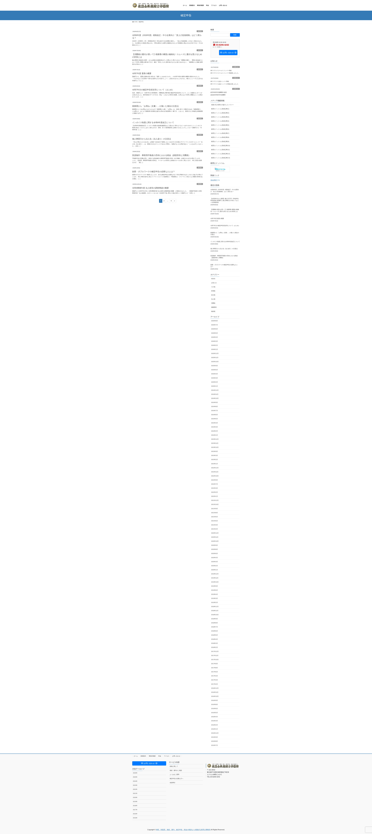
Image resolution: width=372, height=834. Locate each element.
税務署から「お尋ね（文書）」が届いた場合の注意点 (155, 106)
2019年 (135, 801)
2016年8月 (214, 704)
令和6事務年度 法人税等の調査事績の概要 (150, 188)
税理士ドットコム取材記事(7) (220, 133)
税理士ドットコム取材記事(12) (220, 153)
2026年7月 (214, 325)
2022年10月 (215, 476)
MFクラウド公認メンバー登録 (220, 81)
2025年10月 (215, 361)
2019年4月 (214, 594)
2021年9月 (214, 508)
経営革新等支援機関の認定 (219, 92)
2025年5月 (214, 370)
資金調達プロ (215, 180)
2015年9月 (214, 737)
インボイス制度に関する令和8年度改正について (153, 122)
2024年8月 (214, 406)
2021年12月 (215, 500)
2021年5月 (214, 521)
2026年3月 (214, 341)
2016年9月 (214, 700)
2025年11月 (214, 357)
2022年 (135, 789)
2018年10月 (215, 614)
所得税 (213, 291)
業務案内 (143, 756)
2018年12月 (215, 606)
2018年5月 (214, 635)
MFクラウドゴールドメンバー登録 (221, 70)
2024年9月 (214, 402)
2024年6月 (214, 414)
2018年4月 (214, 639)
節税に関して (174, 766)
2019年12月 (215, 574)
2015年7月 (214, 745)
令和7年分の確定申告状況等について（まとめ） (153, 90)
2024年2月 (214, 431)
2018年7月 (214, 627)
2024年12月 (215, 390)
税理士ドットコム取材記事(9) (220, 141)
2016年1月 (214, 729)
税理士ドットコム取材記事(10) (220, 145)
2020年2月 (214, 565)
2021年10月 (215, 504)
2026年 (135, 773)
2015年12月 (215, 733)
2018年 (135, 805)
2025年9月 (214, 365)
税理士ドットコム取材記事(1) (220, 109)
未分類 (213, 295)
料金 (159, 756)
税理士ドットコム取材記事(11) (220, 149)
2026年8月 (214, 321)
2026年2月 (214, 345)
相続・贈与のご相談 (176, 770)
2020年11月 (214, 537)
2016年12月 (215, 688)
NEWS (200, 31)
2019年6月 (214, 590)
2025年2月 (214, 382)
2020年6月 (214, 553)
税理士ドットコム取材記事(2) (220, 113)
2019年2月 (214, 602)
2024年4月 (214, 423)
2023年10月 (215, 447)
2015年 (135, 818)
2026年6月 (214, 329)
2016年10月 (215, 696)
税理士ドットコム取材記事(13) (220, 158)
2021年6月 (214, 517)
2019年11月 (214, 578)
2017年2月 (214, 684)
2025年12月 (215, 353)
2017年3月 (214, 680)
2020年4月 (214, 557)
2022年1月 (214, 496)
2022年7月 (214, 484)
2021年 (135, 793)
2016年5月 (214, 712)
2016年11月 (214, 692)
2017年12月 (215, 651)
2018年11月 (214, 610)
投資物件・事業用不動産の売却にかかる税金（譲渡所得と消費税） (161, 155)
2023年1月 (214, 463)
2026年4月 (214, 337)
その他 (213, 287)
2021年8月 (214, 512)
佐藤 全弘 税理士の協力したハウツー (222, 104)
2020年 (135, 797)
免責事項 (172, 782)
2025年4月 (214, 374)
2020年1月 (214, 570)
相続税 (213, 311)
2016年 (135, 814)
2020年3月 (214, 561)
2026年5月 (214, 333)
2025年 (135, 777)
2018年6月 (214, 631)
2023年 (135, 785)
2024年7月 (214, 410)
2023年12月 (215, 439)
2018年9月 (214, 619)
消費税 (213, 303)
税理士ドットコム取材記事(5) (220, 125)
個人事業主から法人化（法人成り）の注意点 (151, 139)
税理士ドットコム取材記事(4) (220, 121)
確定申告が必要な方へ (176, 778)
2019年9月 (214, 586)
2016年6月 (214, 708)
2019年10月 (215, 582)
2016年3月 (214, 721)
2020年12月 (215, 533)
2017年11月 (214, 655)
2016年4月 (214, 716)
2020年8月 (214, 549)
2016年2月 (214, 725)
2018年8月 (214, 623)
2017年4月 (214, 676)
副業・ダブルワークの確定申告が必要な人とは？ (153, 171)
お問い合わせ (176, 756)
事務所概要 (152, 756)
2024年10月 (215, 398)
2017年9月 (214, 663)
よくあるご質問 (174, 774)
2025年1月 (214, 386)
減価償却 (214, 307)
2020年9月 (214, 545)
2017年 (135, 809)
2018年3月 (214, 643)
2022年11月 (214, 472)
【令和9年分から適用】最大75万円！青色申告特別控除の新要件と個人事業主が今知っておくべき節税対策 (225, 200)
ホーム (136, 756)
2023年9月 (214, 451)
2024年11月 (214, 394)
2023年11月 (214, 443)
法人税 (213, 299)
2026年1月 (214, 349)
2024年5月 (214, 418)
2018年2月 (214, 647)
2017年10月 (215, 659)
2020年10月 (215, 541)
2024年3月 (214, 427)
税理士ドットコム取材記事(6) (220, 129)
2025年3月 (214, 378)
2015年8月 (214, 741)
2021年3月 (214, 525)
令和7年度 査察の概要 (141, 73)
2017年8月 (214, 667)
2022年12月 (215, 468)
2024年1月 (214, 435)
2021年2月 (214, 529)
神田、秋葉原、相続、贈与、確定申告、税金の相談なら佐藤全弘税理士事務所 (183, 830)
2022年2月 (214, 492)
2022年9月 (214, 480)
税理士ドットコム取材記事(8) (220, 137)
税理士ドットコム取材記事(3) (220, 117)
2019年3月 (214, 598)
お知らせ (236, 67)
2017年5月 (214, 672)
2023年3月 (214, 455)
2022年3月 (214, 488)
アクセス (166, 756)
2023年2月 (214, 459)
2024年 (135, 781)
